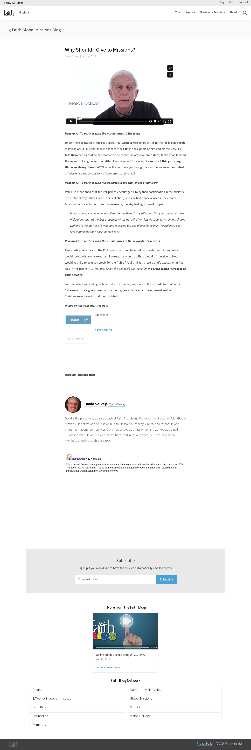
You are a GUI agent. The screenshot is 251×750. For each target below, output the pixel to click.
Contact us (101, 315)
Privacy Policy (205, 743)
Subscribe (166, 579)
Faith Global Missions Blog (36, 30)
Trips (178, 12)
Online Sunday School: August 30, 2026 (120, 655)
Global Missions (141, 698)
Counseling (40, 715)
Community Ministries (145, 689)
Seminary (39, 724)
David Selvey (72, 56)
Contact (243, 2)
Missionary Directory (212, 12)
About (233, 12)
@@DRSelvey (116, 404)
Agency (190, 12)
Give (231, 2)
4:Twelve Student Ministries (51, 698)
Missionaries (77, 338)
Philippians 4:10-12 (80, 149)
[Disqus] (125, 495)
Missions (24, 12)
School (135, 707)
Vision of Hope (140, 715)
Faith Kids (39, 707)
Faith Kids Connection (108, 667)
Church (37, 689)
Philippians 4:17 (83, 269)
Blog (221, 2)
